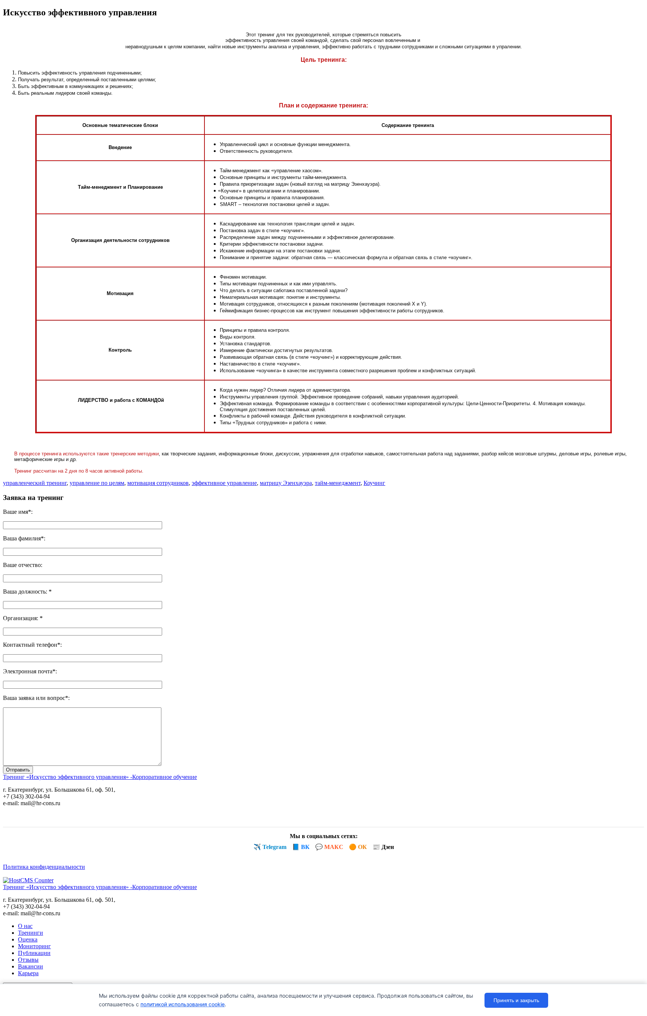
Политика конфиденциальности (44, 867)
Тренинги (30, 932)
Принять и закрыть (516, 1000)
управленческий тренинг (35, 483)
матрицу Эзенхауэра (286, 483)
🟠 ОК (358, 847)
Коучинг (374, 483)
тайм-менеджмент (338, 483)
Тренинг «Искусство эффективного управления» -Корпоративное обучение (100, 777)
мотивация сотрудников (158, 483)
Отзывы (28, 959)
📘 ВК (301, 847)
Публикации (34, 953)
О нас (25, 926)
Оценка (27, 939)
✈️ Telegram (269, 847)
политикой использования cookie (182, 1004)
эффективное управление (224, 483)
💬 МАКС (329, 847)
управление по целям (97, 483)
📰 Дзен (383, 847)
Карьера (28, 973)
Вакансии (30, 966)
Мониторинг (34, 946)
